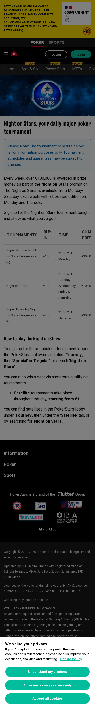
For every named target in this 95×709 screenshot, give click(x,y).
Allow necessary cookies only (47, 685)
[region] (47, 673)
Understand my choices (47, 672)
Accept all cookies (47, 698)
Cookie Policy (71, 659)
